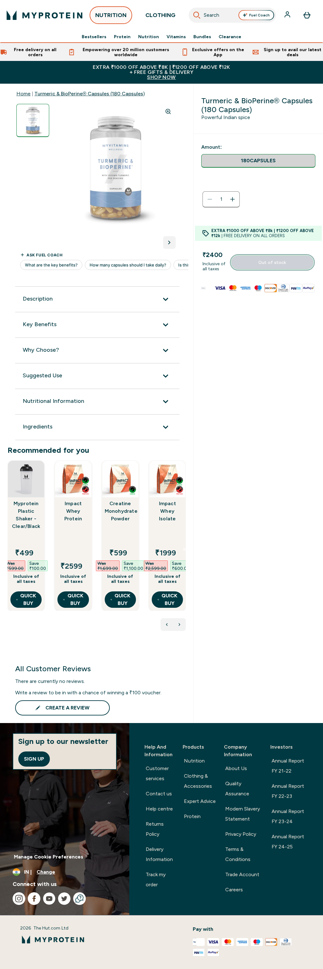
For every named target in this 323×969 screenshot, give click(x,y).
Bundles (202, 36)
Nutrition (148, 36)
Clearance (230, 36)
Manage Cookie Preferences (48, 856)
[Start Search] (196, 15)
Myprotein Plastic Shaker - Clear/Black (26, 515)
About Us (236, 768)
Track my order (156, 879)
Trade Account (242, 874)
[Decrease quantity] (210, 199)
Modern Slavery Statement (242, 814)
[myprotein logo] (44, 15)
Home (23, 93)
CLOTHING (160, 15)
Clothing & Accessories (198, 781)
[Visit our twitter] (64, 898)
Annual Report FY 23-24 (288, 816)
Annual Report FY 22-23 (288, 791)
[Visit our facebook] (34, 898)
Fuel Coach (259, 15)
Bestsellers (94, 36)
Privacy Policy (240, 834)
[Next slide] (184, 549)
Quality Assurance (237, 788)
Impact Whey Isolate (167, 511)
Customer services (157, 773)
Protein (122, 36)
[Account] (288, 15)
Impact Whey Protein (73, 511)
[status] (221, 199)
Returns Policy (155, 829)
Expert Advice (200, 801)
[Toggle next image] (169, 242)
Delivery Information (159, 854)
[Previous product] (167, 624)
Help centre (159, 808)
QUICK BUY (28, 599)
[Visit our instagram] (19, 898)
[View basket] (306, 15)
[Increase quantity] (232, 199)
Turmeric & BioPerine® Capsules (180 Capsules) (89, 93)
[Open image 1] (32, 120)
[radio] (258, 161)
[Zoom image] (168, 111)
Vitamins (176, 36)
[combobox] (232, 15)
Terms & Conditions (237, 854)
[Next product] (179, 624)
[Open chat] (79, 898)
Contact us (159, 793)
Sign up (34, 759)
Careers (234, 889)
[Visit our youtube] (49, 898)
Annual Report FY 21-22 (288, 766)
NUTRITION (110, 15)
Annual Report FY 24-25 (288, 841)
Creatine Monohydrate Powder (120, 511)
